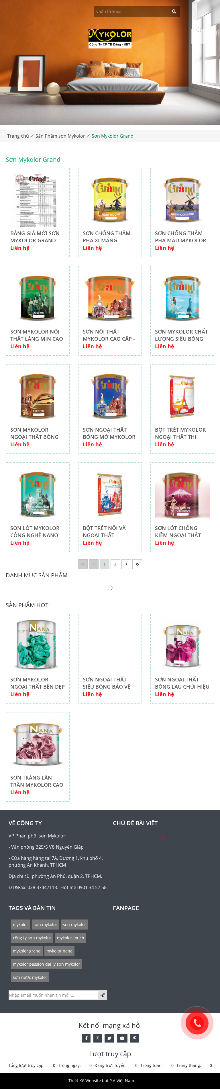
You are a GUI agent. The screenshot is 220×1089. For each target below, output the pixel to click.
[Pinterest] (134, 1038)
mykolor (20, 924)
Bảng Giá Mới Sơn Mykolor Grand (35, 237)
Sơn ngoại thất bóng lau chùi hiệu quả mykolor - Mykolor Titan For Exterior (182, 683)
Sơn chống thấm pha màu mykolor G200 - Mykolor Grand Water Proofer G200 (180, 237)
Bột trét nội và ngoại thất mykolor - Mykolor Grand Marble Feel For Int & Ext (105, 532)
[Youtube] (122, 1038)
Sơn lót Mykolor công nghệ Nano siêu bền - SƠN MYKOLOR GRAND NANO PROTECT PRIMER (35, 532)
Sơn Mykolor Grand (112, 136)
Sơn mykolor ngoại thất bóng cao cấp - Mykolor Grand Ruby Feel (36, 433)
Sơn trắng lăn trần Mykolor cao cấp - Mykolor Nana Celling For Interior (36, 781)
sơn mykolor (45, 924)
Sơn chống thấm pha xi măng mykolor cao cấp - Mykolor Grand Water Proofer (109, 237)
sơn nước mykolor (30, 977)
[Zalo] (97, 1038)
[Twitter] (109, 1038)
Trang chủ (18, 136)
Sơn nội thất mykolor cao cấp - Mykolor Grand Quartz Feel (109, 335)
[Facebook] (86, 1038)
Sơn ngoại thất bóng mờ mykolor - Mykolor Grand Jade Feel (109, 433)
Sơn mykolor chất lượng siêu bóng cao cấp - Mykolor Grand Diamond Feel (181, 335)
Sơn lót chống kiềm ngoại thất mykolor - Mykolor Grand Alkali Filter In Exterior (178, 532)
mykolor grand (27, 951)
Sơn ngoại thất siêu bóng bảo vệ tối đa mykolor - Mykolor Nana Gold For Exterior (109, 683)
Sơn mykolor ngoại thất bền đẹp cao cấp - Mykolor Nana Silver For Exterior (37, 683)
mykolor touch (70, 937)
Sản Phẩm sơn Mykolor (60, 136)
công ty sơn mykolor (32, 937)
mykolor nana (59, 951)
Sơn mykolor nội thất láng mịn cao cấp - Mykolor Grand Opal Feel (36, 335)
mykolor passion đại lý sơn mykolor (46, 964)
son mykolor (74, 924)
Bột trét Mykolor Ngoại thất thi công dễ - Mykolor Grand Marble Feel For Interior (182, 433)
